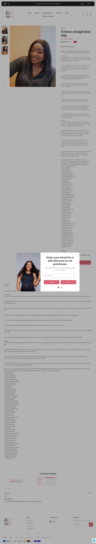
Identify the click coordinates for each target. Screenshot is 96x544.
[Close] (77, 254)
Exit (68, 282)
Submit (52, 282)
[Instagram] (58, 287)
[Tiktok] (61, 287)
